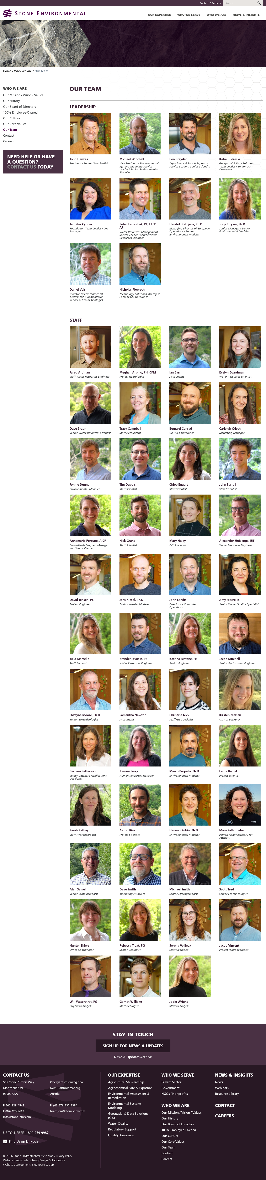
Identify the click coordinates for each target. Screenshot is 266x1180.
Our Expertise (159, 14)
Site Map (47, 1156)
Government (170, 1088)
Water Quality (118, 1123)
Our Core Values (14, 124)
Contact (204, 3)
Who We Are (217, 14)
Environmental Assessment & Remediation (128, 1096)
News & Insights (246, 14)
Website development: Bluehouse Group (28, 1165)
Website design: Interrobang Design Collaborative (34, 1160)
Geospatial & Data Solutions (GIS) (128, 1116)
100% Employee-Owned (20, 112)
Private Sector (171, 1082)
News (219, 1082)
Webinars (222, 1088)
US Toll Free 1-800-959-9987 (26, 1133)
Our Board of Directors (19, 107)
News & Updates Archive (133, 1057)
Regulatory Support (122, 1129)
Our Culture (11, 118)
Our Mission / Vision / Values (23, 95)
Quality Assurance (121, 1135)
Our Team (10, 130)
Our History (11, 101)
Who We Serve (189, 14)
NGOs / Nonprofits (174, 1094)
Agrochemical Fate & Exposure (130, 1088)
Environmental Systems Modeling (124, 1106)
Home (7, 71)
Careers (216, 3)
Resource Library (227, 1094)
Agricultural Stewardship (126, 1082)
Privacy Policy (64, 1156)
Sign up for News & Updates (133, 1045)
